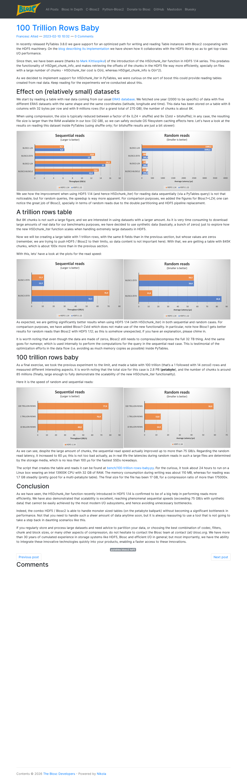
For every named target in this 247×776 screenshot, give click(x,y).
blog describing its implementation (83, 49)
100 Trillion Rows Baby (57, 27)
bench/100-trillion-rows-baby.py (130, 468)
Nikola (101, 774)
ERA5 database (123, 99)
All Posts (52, 9)
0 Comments (84, 36)
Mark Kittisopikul (92, 61)
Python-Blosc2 (113, 9)
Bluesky (190, 9)
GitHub (159, 9)
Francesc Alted (27, 36)
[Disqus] (123, 618)
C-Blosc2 (92, 9)
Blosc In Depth (72, 9)
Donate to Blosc (139, 9)
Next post (221, 557)
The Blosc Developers (59, 774)
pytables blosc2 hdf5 (123, 549)
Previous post (29, 557)
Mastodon (174, 9)
